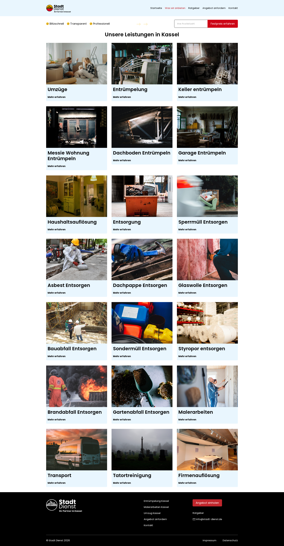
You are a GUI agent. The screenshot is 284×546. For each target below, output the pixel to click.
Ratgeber (194, 8)
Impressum (209, 540)
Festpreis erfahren (223, 24)
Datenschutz (230, 540)
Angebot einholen (207, 503)
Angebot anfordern (214, 8)
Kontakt (233, 8)
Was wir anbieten (175, 8)
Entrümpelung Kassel (156, 501)
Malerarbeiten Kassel (156, 507)
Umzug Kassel (152, 513)
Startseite (156, 8)
